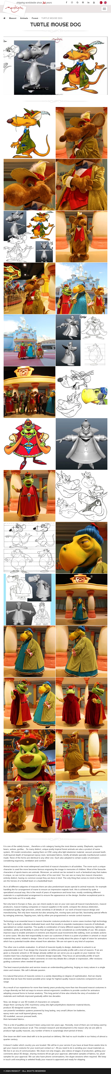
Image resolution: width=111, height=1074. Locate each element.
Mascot (12, 18)
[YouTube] (94, 2)
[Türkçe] (101, 2)
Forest (35, 18)
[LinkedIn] (88, 2)
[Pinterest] (83, 2)
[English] (105, 2)
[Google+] (77, 2)
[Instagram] (72, 2)
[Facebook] (66, 2)
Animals (24, 18)
